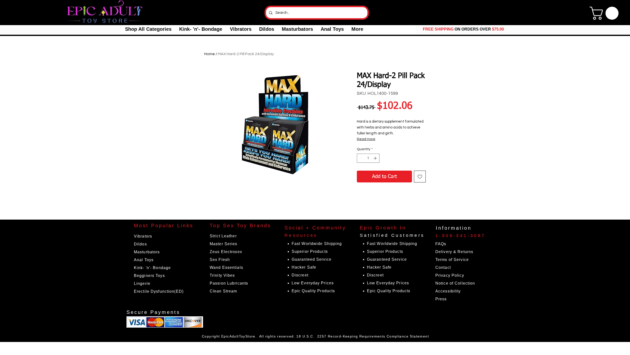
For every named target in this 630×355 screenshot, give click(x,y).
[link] (606, 13)
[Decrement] (361, 158)
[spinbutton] (368, 158)
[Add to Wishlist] (420, 176)
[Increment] (376, 158)
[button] (148, 29)
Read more (366, 139)
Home (209, 54)
